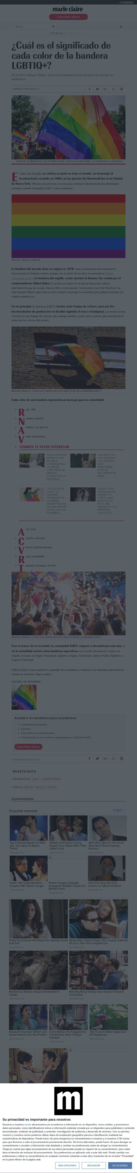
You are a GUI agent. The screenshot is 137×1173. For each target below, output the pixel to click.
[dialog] (68, 1128)
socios (27, 1124)
